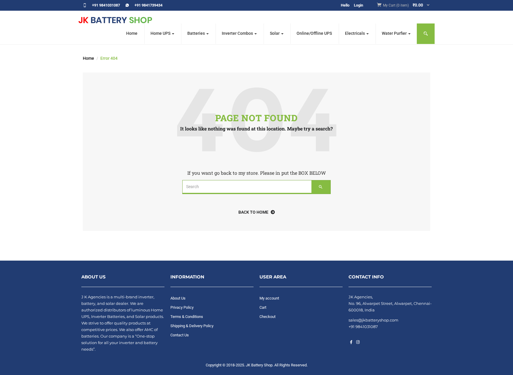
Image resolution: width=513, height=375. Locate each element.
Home (131, 33)
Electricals (355, 33)
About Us (178, 298)
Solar (275, 33)
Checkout (267, 316)
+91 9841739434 (148, 5)
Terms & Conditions (186, 316)
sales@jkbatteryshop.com (373, 320)
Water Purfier (395, 33)
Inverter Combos (238, 33)
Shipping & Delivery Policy (191, 326)
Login (358, 5)
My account (269, 298)
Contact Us (179, 335)
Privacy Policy (182, 307)
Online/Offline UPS (314, 33)
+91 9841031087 (106, 5)
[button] (406, 5)
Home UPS (161, 33)
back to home (253, 212)
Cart (262, 307)
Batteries (196, 33)
